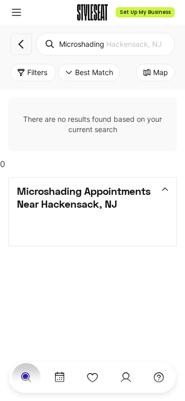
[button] (16, 12)
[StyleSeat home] (92, 12)
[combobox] (105, 44)
